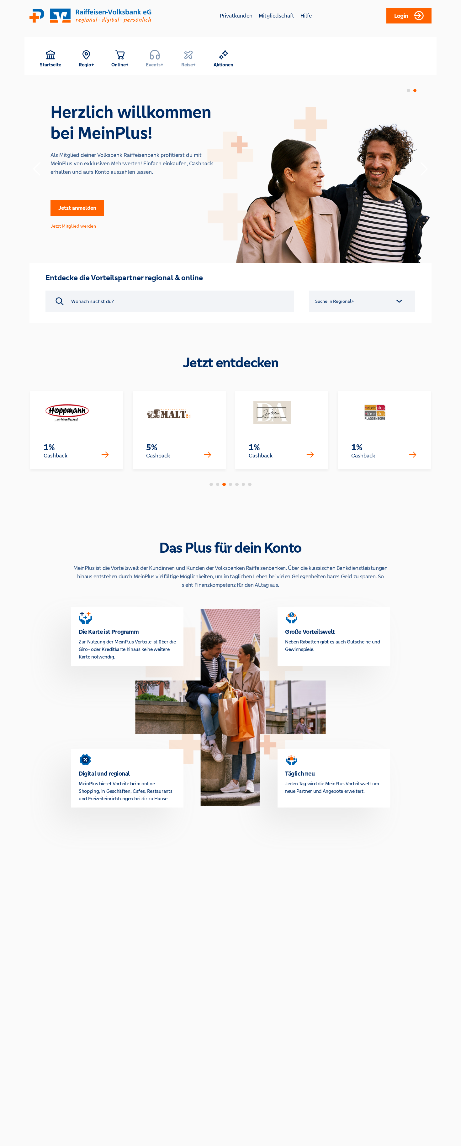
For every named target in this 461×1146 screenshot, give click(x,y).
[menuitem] (50, 58)
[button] (50, 58)
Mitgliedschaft (276, 15)
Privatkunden (236, 15)
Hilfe (306, 15)
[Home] (90, 15)
